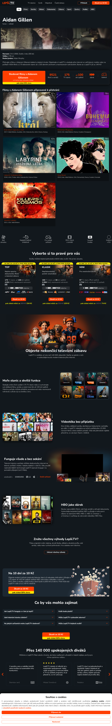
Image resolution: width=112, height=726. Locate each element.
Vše (19, 9)
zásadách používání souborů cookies (17, 708)
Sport (69, 9)
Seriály (33, 9)
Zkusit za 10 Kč (101, 3)
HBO (92, 9)
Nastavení (56, 722)
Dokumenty (51, 9)
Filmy (26, 9)
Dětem (41, 9)
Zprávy (77, 9)
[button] (2, 674)
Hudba (85, 9)
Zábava (61, 9)
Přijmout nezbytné (56, 717)
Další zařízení (45, 477)
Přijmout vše (56, 712)
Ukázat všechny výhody (56, 552)
